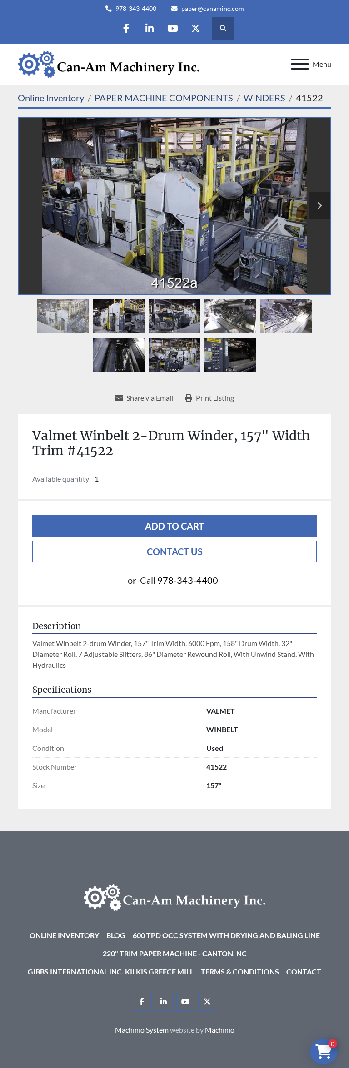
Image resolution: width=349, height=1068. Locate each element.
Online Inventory (64, 935)
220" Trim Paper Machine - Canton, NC (175, 953)
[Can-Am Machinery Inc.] (174, 896)
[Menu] (300, 64)
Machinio (219, 1029)
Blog (115, 935)
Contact (303, 971)
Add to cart (174, 526)
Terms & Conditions (240, 971)
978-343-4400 (135, 8)
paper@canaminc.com (212, 8)
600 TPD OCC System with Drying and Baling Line (226, 935)
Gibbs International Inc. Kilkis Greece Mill (111, 971)
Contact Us (175, 551)
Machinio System (142, 1029)
